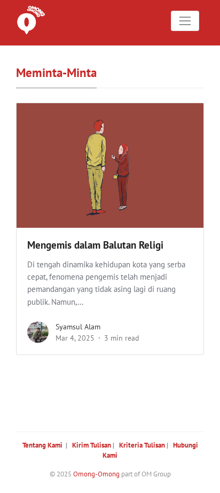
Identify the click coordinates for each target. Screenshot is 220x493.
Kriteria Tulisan (142, 445)
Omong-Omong (96, 474)
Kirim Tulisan (91, 445)
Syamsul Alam (78, 327)
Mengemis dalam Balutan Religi (95, 244)
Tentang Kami (42, 445)
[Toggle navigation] (185, 21)
